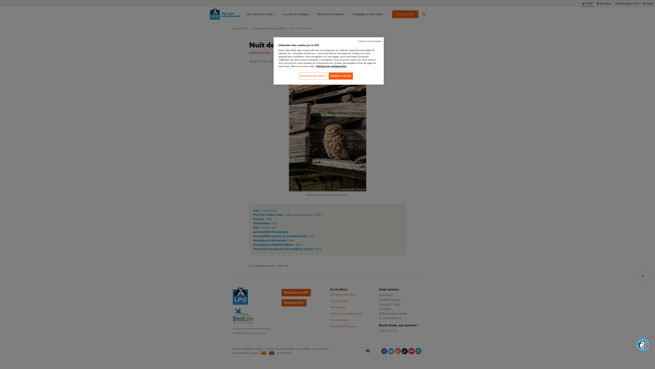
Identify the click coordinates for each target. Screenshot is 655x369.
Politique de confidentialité (331, 66)
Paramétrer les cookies (312, 76)
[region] (328, 61)
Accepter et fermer (341, 76)
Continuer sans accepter (370, 41)
